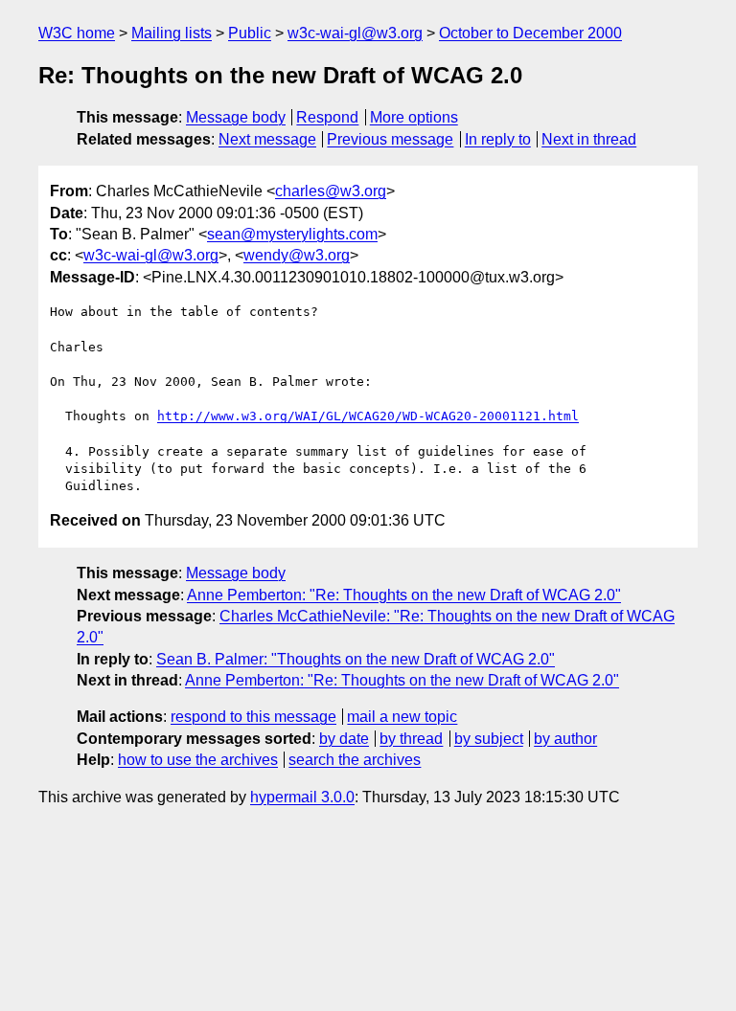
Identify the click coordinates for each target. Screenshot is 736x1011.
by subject (488, 738)
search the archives (354, 760)
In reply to (498, 139)
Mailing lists (171, 33)
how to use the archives (198, 760)
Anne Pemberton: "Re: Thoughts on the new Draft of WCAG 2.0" (404, 595)
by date (344, 738)
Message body (236, 117)
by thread (411, 738)
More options (414, 117)
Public (249, 33)
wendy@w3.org (296, 255)
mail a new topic (402, 716)
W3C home (76, 33)
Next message (267, 139)
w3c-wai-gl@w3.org (355, 33)
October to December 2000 (530, 33)
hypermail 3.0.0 (302, 797)
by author (565, 738)
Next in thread (588, 139)
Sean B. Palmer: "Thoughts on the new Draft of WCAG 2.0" (355, 659)
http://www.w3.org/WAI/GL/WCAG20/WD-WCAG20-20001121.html (368, 416)
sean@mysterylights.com (292, 234)
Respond (327, 117)
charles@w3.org (330, 191)
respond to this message (253, 716)
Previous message (390, 139)
